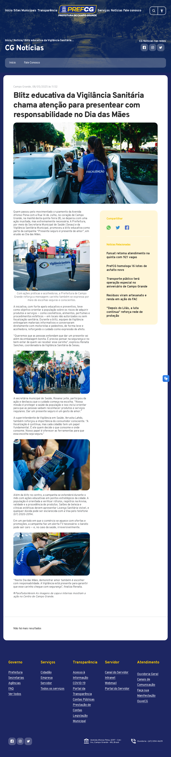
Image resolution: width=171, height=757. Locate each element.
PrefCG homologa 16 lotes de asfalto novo (127, 268)
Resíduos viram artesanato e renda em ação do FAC (126, 297)
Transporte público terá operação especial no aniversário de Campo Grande (127, 283)
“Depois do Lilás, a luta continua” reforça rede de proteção (125, 312)
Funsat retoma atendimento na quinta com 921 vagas (128, 255)
